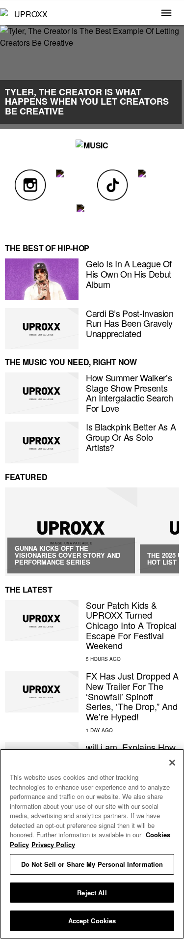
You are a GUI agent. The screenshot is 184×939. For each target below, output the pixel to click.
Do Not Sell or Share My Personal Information (92, 864)
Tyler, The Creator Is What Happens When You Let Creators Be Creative (87, 101)
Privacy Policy (53, 844)
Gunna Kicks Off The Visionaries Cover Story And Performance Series (67, 555)
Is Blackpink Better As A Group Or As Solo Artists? (131, 436)
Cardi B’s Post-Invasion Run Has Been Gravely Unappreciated (130, 323)
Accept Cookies (92, 920)
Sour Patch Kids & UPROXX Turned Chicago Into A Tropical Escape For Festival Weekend (131, 625)
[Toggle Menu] (166, 14)
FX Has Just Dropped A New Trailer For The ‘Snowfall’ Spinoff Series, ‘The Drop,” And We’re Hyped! (132, 696)
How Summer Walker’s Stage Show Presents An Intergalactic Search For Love (129, 392)
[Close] (172, 762)
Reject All (91, 892)
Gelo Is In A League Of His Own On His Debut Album (129, 273)
